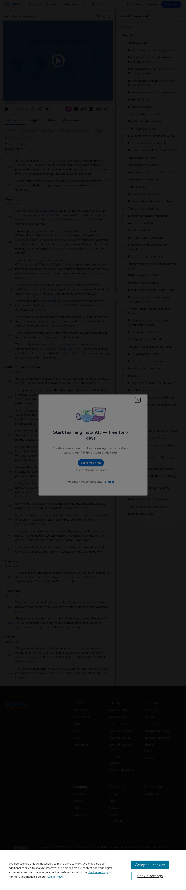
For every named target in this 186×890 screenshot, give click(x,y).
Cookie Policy (55, 877)
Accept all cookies (150, 864)
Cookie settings (98, 872)
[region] (93, 870)
